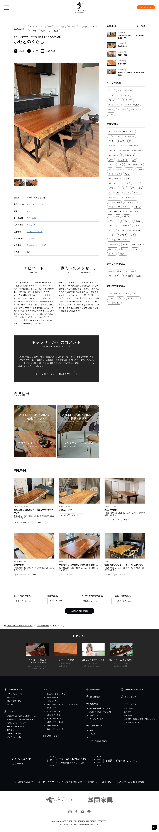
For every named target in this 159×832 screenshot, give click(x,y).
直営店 (46, 689)
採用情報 (106, 782)
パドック (137, 207)
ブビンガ (132, 211)
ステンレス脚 (113, 276)
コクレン (129, 169)
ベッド (110, 109)
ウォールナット (114, 155)
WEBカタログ (53, 736)
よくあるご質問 (132, 697)
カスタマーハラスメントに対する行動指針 (60, 782)
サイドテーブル (114, 105)
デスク (110, 91)
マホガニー (138, 221)
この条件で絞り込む (79, 611)
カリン (110, 164)
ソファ (126, 95)
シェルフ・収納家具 (131, 105)
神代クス (124, 249)
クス (119, 164)
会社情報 (92, 782)
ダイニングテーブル (36, 27)
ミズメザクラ (124, 226)
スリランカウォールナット (118, 183)
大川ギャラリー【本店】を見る (56, 374)
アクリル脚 (127, 276)
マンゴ (131, 132)
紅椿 (134, 244)
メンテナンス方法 (14, 737)
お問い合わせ (131, 704)
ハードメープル (114, 202)
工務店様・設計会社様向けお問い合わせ (139, 719)
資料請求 (127, 712)
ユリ (132, 235)
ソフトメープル (136, 188)
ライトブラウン (114, 303)
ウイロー (111, 254)
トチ (110, 197)
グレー (120, 298)
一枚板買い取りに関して (133, 722)
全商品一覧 (95, 689)
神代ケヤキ (112, 249)
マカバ (126, 221)
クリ (110, 169)
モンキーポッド (134, 230)
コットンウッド (114, 174)
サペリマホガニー (115, 179)
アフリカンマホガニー (116, 132)
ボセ (50, 27)
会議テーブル (135, 109)
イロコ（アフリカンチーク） (119, 150)
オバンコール (129, 155)
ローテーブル (128, 100)
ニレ (137, 197)
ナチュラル (72, 27)
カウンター (122, 109)
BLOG (92, 737)
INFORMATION (97, 726)
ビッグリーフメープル (116, 211)
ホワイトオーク (114, 221)
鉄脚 (110, 271)
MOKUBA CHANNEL (134, 689)
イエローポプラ (130, 146)
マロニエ (111, 226)
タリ (118, 193)
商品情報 (12, 711)
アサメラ (121, 141)
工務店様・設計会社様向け (131, 782)
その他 (110, 114)
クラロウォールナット (134, 164)
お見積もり (128, 715)
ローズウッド (113, 244)
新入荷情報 (95, 697)
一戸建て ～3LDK (88, 27)
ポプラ (126, 216)
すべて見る (141, 26)
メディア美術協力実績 (98, 741)
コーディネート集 (14, 733)
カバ (134, 160)
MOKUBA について (16, 689)
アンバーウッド (114, 146)
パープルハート (130, 202)
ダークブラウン (133, 298)
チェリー (137, 193)
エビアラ (123, 254)
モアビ (110, 230)
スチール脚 (60, 27)
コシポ (139, 169)
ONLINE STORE (146, 7)
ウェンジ (137, 150)
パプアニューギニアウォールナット (121, 136)
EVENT (92, 734)
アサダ (110, 141)
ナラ (118, 197)
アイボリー (125, 293)
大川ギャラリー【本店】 (50, 31)
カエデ (110, 160)
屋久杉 (125, 244)
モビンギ (121, 230)
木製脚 (118, 271)
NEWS (92, 730)
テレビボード (113, 100)
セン (124, 188)
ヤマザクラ (122, 235)
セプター (136, 183)
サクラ (126, 174)
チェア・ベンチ (114, 95)
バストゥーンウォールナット (119, 207)
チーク (126, 193)
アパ (130, 141)
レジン (134, 249)
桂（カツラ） (123, 160)
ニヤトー (127, 197)
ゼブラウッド (113, 188)
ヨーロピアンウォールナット (119, 240)
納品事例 (94, 704)
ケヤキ (118, 169)
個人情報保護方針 (23, 782)
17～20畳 (32, 31)
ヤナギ (110, 235)
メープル (137, 226)
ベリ (110, 216)
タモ (110, 193)
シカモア (129, 179)
